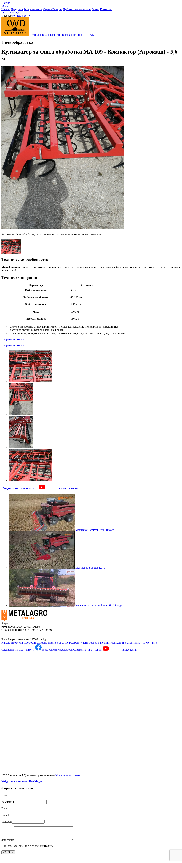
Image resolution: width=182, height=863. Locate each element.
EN (29, 15)
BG (14, 15)
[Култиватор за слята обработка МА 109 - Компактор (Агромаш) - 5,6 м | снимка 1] (30, 380)
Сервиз (47, 9)
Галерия (57, 9)
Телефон (6, 821)
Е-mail (5, 814)
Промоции (30, 642)
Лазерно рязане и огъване (52, 642)
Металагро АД (10, 12)
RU (24, 15)
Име (4, 795)
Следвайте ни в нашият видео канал (39, 488)
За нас (95, 9)
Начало (5, 2)
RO (19, 15)
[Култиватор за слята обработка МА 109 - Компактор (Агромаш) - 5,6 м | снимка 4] (30, 480)
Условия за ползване (67, 775)
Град (4, 808)
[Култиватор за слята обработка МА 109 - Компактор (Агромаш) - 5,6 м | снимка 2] (21, 414)
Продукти (17, 9)
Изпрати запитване (13, 339)
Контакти (106, 9)
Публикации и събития (77, 9)
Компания (7, 801)
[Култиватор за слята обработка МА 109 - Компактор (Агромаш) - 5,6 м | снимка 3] (21, 447)
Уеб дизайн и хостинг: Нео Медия (21, 781)
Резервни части (33, 9)
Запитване (7, 839)
